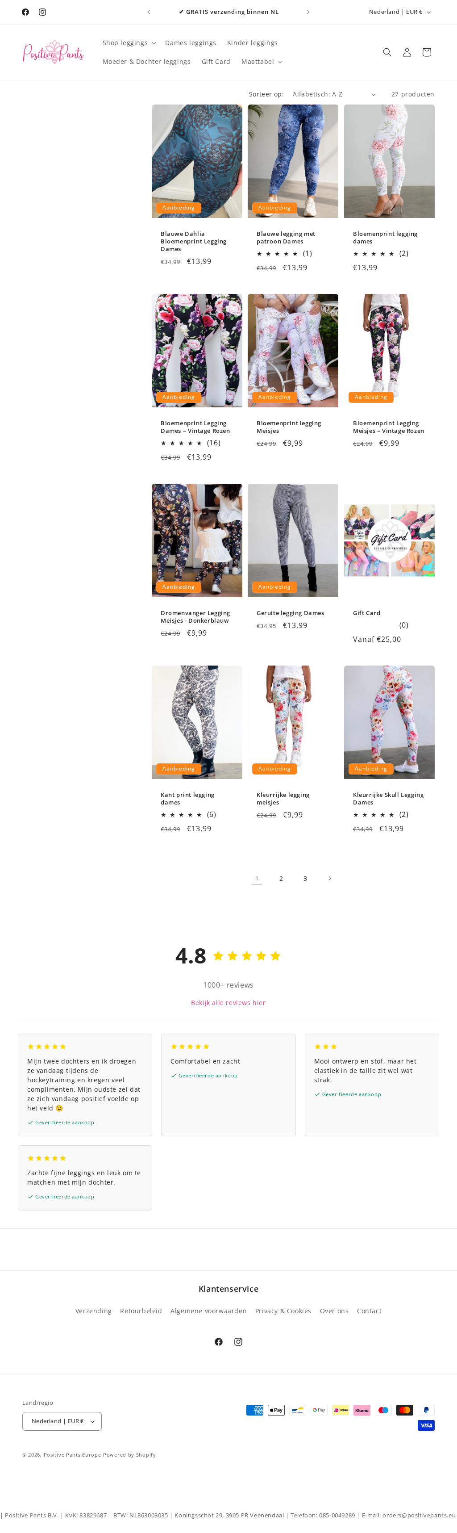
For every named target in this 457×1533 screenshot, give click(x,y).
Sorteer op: (266, 94)
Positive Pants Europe (72, 1454)
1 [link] (257, 878)
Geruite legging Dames (290, 613)
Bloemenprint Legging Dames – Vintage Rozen (195, 427)
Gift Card (366, 613)
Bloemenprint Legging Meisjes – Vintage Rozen (388, 427)
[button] (128, 43)
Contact (369, 1311)
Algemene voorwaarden (208, 1311)
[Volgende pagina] (329, 878)
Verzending (93, 1311)
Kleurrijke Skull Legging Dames (388, 798)
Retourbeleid (141, 1311)
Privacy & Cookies (283, 1311)
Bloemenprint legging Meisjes (289, 427)
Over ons (334, 1311)
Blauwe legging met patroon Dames (286, 237)
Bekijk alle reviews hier (228, 1002)
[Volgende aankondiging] (308, 12)
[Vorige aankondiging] (149, 12)
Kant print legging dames (188, 798)
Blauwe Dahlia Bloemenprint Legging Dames (194, 241)
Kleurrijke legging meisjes (283, 798)
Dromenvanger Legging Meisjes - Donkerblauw (195, 616)
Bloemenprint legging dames (385, 237)
